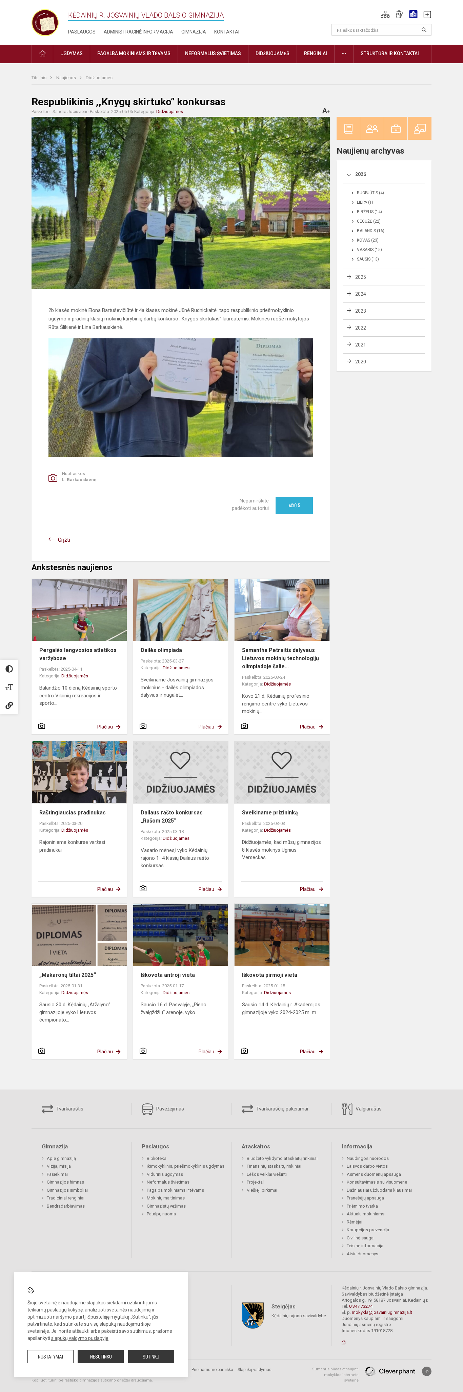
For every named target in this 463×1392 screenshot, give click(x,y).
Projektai (255, 1182)
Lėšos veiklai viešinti (267, 1174)
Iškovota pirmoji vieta (269, 975)
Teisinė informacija (365, 1245)
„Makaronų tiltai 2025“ (67, 975)
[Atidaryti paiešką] (424, 29)
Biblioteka (156, 1158)
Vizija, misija (59, 1166)
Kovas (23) (368, 240)
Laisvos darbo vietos (367, 1166)
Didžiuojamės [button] (272, 53)
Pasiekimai (57, 1174)
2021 (360, 344)
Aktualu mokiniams (365, 1213)
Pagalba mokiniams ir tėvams (175, 1190)
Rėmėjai (354, 1222)
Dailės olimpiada (161, 650)
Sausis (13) (368, 259)
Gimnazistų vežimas (166, 1206)
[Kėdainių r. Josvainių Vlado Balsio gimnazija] (45, 21)
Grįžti (64, 540)
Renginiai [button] (315, 53)
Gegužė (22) (369, 221)
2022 (360, 328)
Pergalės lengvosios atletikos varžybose (78, 654)
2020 (360, 361)
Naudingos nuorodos (368, 1158)
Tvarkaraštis (69, 1109)
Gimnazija (193, 32)
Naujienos (66, 77)
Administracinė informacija (138, 32)
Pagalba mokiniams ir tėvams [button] (133, 53)
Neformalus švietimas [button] (213, 53)
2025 (360, 277)
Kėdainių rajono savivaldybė (298, 1315)
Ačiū (294, 505)
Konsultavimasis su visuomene (377, 1182)
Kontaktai (226, 32)
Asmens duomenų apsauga (374, 1174)
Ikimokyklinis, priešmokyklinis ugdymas (185, 1166)
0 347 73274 (361, 1306)
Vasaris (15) (369, 249)
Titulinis (39, 77)
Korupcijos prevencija (368, 1229)
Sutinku (151, 1357)
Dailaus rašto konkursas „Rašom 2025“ (172, 816)
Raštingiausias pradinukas (72, 812)
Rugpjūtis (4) (370, 192)
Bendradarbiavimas (66, 1206)
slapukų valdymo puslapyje (79, 1338)
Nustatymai (50, 1357)
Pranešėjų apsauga (365, 1197)
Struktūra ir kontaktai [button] (390, 53)
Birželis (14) (369, 211)
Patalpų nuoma (161, 1213)
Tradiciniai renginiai (65, 1197)
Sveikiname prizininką (270, 812)
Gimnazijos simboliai (67, 1190)
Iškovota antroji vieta (168, 975)
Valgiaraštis (368, 1109)
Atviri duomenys (362, 1253)
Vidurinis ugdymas (165, 1174)
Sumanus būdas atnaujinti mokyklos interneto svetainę (335, 1375)
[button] (385, 14)
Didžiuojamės (99, 77)
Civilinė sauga (360, 1237)
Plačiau (105, 726)
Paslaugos (82, 32)
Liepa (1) (365, 202)
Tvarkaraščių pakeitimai (281, 1109)
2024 (360, 294)
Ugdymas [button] (71, 53)
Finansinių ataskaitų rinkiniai (274, 1166)
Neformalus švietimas (168, 1182)
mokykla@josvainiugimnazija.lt (382, 1312)
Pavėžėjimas (169, 1109)
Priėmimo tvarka (362, 1206)
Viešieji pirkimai (262, 1190)
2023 (360, 311)
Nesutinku (101, 1357)
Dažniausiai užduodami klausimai (379, 1190)
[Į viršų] (426, 1371)
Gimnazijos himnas (65, 1182)
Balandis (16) (370, 230)
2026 (360, 174)
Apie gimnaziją (61, 1158)
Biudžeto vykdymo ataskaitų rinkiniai (282, 1158)
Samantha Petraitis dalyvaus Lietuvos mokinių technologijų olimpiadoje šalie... (280, 658)
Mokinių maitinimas (166, 1197)
